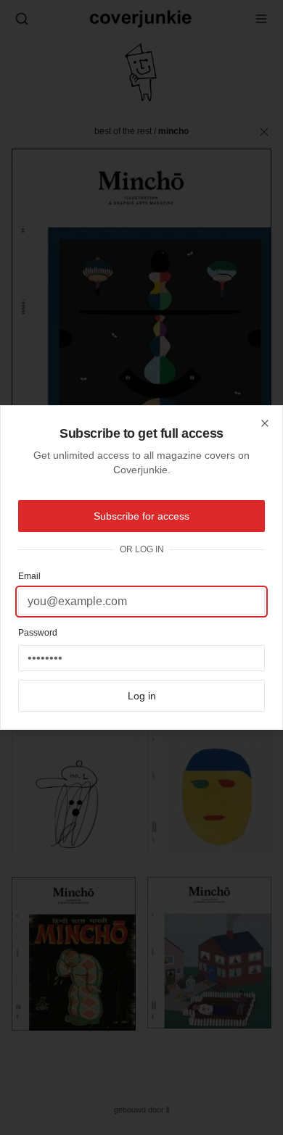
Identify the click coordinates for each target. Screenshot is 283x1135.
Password (37, 633)
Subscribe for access (141, 516)
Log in (142, 696)
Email (29, 576)
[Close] (265, 423)
